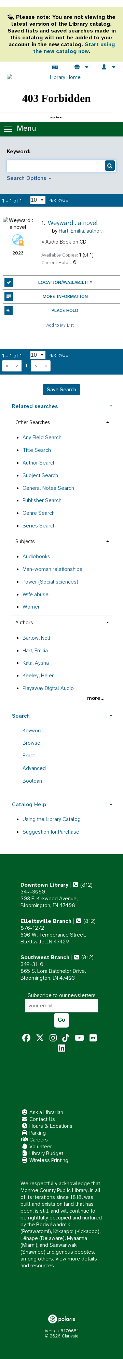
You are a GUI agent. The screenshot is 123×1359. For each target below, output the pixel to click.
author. (80, 230)
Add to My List (60, 325)
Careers (38, 1139)
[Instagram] (53, 1038)
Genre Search (39, 513)
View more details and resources (58, 1262)
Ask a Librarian (45, 1112)
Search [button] (21, 715)
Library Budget (45, 1153)
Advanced (34, 768)
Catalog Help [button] (29, 804)
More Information (65, 296)
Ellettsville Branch (45, 921)
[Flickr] (93, 1038)
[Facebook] (26, 1038)
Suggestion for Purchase (51, 831)
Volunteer (40, 1146)
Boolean (32, 780)
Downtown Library (44, 884)
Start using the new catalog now (74, 48)
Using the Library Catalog (52, 819)
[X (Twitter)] (40, 1038)
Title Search (37, 450)
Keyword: (19, 151)
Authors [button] (24, 622)
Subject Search (40, 475)
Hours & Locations (50, 1125)
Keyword (33, 730)
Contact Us (41, 1119)
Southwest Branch (44, 957)
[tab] (61, 405)
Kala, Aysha (36, 662)
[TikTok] (65, 1038)
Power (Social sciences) (50, 581)
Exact (29, 755)
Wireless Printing (48, 1160)
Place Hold (65, 310)
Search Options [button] (27, 178)
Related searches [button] (35, 406)
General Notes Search (48, 488)
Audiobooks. (37, 556)
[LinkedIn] (61, 1048)
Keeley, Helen (39, 675)
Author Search (39, 462)
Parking (37, 1132)
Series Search (39, 525)
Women (32, 606)
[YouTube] (79, 1038)
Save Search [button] (61, 389)
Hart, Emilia (35, 650)
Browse (31, 742)
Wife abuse (36, 594)
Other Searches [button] (32, 422)
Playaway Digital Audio (48, 688)
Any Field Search (42, 437)
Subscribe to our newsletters (62, 995)
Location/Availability (65, 282)
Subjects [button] (25, 541)
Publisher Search (42, 500)
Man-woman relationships (52, 569)
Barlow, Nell (36, 637)
